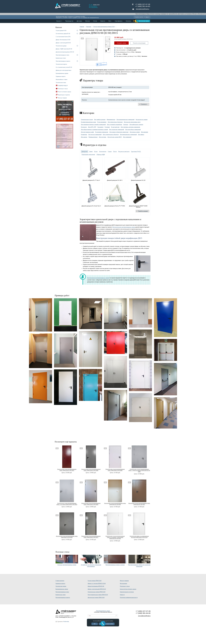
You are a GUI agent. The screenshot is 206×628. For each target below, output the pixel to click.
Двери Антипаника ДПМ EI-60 (96, 586)
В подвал (107, 127)
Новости (102, 21)
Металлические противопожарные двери (123, 227)
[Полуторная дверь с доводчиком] (115, 405)
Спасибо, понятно (139, 17)
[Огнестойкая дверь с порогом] (40, 314)
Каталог (58, 21)
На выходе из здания (141, 119)
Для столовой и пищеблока (114, 124)
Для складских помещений (116, 129)
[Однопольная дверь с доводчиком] (90, 385)
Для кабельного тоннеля (136, 124)
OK (94, 623)
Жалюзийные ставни (61, 79)
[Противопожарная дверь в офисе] (90, 313)
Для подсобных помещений (133, 129)
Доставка (79, 21)
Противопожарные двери (103, 610)
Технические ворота (61, 64)
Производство (69, 21)
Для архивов (144, 132)
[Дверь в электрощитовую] (90, 349)
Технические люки (61, 82)
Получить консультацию (139, 43)
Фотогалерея (123, 583)
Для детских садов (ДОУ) (115, 137)
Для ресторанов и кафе (87, 132)
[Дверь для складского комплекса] (65, 314)
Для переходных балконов (115, 122)
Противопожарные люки (62, 55)
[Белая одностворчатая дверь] (65, 387)
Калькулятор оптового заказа (128, 589)
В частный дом (115, 127)
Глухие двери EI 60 (61, 30)
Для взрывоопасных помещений (125, 119)
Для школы (84, 137)
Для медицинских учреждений (128, 134)
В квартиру (84, 134)
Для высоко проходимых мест (132, 122)
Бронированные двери (62, 73)
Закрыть (147, 17)
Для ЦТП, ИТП (92, 127)
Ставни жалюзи (60, 580)
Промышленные (93, 137)
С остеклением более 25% (63, 36)
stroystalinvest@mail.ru (142, 9)
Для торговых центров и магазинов (130, 127)
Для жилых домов (135, 132)
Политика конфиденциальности (129, 597)
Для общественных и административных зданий (94, 129)
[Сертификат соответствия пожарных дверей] (65, 148)
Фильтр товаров (62, 98)
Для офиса (141, 134)
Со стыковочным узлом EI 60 (64, 67)
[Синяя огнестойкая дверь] (165, 317)
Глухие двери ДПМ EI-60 (94, 580)
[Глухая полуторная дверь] (115, 372)
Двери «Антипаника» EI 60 (63, 39)
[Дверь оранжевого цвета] (40, 386)
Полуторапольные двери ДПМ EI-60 (98, 594)
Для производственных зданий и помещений (93, 124)
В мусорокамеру (101, 122)
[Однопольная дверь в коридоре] (40, 350)
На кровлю (100, 127)
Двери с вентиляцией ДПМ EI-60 (97, 589)
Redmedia (66, 621)
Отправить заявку (121, 43)
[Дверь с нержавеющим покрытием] (140, 344)
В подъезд (84, 127)
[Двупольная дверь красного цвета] (115, 342)
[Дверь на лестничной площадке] (115, 313)
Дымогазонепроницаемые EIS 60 (65, 52)
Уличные (125, 124)
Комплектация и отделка (127, 592)
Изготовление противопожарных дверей (98, 278)
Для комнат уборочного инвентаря (118, 132)
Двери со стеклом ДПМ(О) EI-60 (97, 583)
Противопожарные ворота (63, 61)
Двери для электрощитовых (63, 70)
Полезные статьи (63, 88)
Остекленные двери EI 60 (63, 33)
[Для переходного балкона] (65, 350)
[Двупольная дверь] (165, 350)
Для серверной (127, 137)
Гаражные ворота (60, 76)
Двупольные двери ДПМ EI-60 (96, 597)
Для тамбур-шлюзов (99, 119)
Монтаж (87, 21)
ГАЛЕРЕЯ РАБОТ (63, 85)
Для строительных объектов (111, 134)
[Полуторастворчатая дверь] (140, 375)
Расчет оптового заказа (64, 91)
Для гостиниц (102, 137)
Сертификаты (118, 21)
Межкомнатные (111, 119)
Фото (109, 21)
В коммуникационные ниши (88, 122)
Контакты (128, 21)
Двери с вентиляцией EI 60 (63, 42)
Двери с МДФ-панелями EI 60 (64, 49)
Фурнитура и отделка (64, 94)
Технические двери (61, 45)
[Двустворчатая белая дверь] (140, 407)
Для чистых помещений (94, 134)
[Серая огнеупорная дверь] (140, 313)
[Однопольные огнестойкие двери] (165, 413)
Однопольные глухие (87, 119)
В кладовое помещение (101, 132)
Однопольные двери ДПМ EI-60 (96, 592)
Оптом (95, 21)
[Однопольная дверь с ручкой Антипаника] (165, 379)
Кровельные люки (61, 58)
